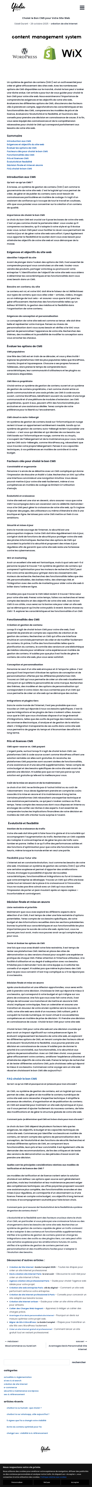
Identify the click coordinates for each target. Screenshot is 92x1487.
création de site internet (64, 23)
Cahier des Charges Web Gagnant (26, 1308)
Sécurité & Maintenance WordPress (21, 1391)
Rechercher (79, 1362)
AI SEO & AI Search (12, 1380)
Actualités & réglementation (18, 1377)
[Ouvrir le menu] (82, 7)
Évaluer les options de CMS (22, 147)
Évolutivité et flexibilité (19, 161)
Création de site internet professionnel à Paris (32, 1294)
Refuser (47, 1482)
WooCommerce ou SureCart (20, 1343)
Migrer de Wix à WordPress (22, 1322)
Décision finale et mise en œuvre (25, 165)
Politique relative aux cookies (53, 1477)
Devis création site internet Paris (25, 1274)
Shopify (72, 435)
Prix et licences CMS (18, 158)
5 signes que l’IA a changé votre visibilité (26, 1420)
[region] (46, 1475)
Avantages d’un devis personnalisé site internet (31, 1315)
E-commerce (10, 1387)
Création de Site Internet (21, 1267)
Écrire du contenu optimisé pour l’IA (24, 1426)
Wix (62, 435)
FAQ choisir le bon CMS (19, 168)
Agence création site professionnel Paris (29, 1281)
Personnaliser (17, 1482)
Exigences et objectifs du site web (25, 144)
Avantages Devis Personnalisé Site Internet (68, 1345)
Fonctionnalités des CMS (20, 154)
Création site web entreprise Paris (26, 1287)
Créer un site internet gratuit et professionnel (30, 1329)
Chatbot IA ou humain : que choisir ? (24, 1408)
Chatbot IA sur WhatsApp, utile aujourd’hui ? (28, 1414)
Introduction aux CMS (19, 141)
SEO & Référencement (14, 1394)
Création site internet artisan (23, 1301)
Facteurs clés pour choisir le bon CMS (27, 151)
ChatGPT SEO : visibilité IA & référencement (27, 1433)
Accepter (75, 1482)
